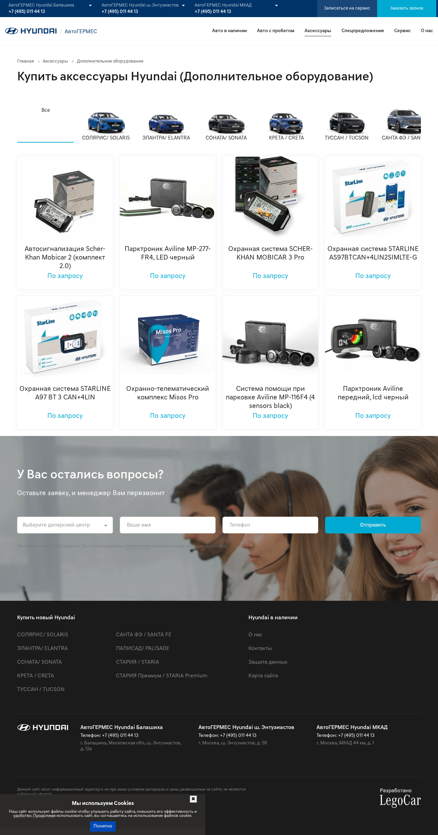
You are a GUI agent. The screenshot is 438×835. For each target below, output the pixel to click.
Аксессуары (318, 31)
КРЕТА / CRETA (35, 676)
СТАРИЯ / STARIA (137, 662)
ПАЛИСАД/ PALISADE (142, 648)
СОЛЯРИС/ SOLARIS (42, 635)
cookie (71, 812)
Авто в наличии (229, 31)
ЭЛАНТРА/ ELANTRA (42, 648)
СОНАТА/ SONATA (39, 662)
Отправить (373, 525)
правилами (138, 546)
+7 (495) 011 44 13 (27, 12)
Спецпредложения (363, 31)
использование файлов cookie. (162, 816)
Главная (25, 61)
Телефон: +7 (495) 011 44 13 (109, 735)
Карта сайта (263, 676)
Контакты (260, 648)
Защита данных (267, 662)
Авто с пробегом (275, 31)
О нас (427, 31)
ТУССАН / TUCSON (41, 689)
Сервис (402, 31)
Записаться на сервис (347, 8)
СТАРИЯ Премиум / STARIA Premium (161, 676)
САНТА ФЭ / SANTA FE (143, 635)
